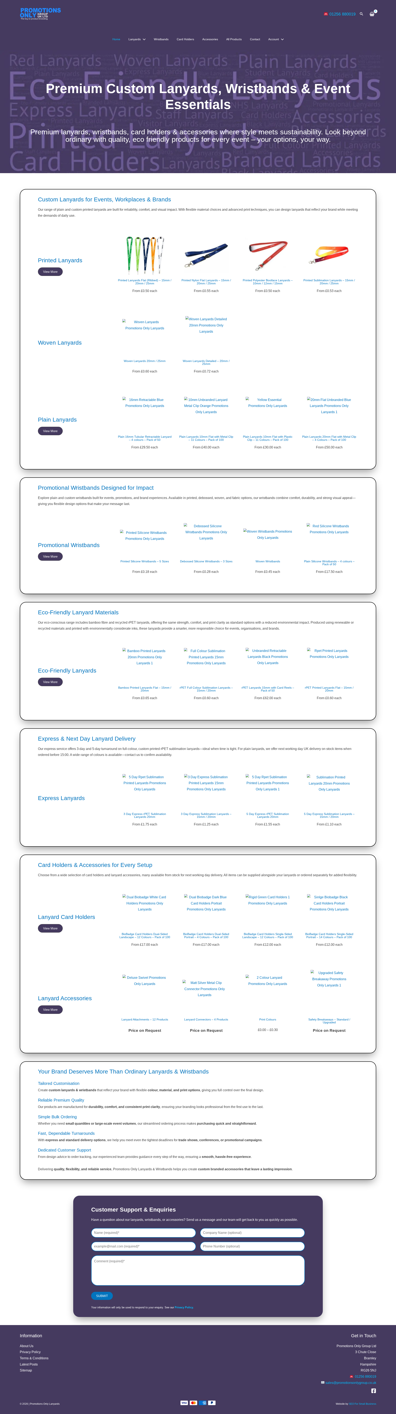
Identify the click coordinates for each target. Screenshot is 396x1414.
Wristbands (161, 39)
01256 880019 (342, 14)
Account (273, 39)
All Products (234, 39)
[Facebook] (373, 1390)
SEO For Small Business (362, 1403)
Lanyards (134, 39)
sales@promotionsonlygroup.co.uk (350, 1382)
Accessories (210, 39)
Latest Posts (29, 1364)
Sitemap (26, 1370)
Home (116, 39)
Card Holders (185, 39)
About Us (26, 1346)
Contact (255, 39)
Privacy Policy (30, 1352)
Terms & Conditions (34, 1358)
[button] (361, 14)
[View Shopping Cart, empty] (372, 14)
